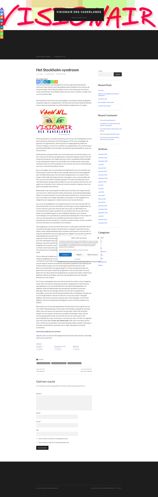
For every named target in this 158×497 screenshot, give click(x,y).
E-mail (38, 421)
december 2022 (102, 205)
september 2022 (103, 212)
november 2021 (102, 223)
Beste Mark (76, 346)
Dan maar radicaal (86, 370)
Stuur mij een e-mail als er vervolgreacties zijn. (53, 438)
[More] (56, 82)
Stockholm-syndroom (75, 363)
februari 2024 (102, 168)
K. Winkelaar (49, 74)
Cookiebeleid (77, 259)
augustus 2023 (102, 181)
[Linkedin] (45, 82)
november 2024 (102, 157)
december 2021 (102, 219)
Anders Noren (110, 488)
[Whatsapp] (52, 82)
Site (37, 430)
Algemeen (101, 237)
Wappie (100, 265)
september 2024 (103, 161)
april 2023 (101, 192)
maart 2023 (101, 195)
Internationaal (102, 251)
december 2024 (102, 154)
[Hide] (0, 40)
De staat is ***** (40, 346)
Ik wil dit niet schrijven (104, 106)
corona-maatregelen (44, 363)
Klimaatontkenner (110, 120)
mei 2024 (101, 164)
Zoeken (100, 71)
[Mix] (1, 30)
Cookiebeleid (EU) (60, 56)
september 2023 (103, 178)
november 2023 (102, 175)
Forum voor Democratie (59, 363)
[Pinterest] (1, 24)
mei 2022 (101, 216)
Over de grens (40, 370)
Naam (38, 413)
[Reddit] (1, 17)
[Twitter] (41, 82)
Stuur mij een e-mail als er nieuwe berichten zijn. (54, 442)
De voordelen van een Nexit (106, 102)
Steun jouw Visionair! (43, 56)
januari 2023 (101, 202)
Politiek (41, 359)
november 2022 (102, 209)
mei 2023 (101, 188)
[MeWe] (49, 82)
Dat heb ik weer (102, 99)
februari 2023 (102, 199)
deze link (43, 335)
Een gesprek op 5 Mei (60, 346)
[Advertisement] (79, 41)
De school (101, 90)
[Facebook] (38, 82)
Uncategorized (102, 262)
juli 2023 (100, 185)
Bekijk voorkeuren (93, 254)
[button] (98, 238)
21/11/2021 (39, 74)
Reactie (39, 394)
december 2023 (102, 171)
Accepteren (65, 254)
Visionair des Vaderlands (79, 11)
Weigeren (79, 254)
